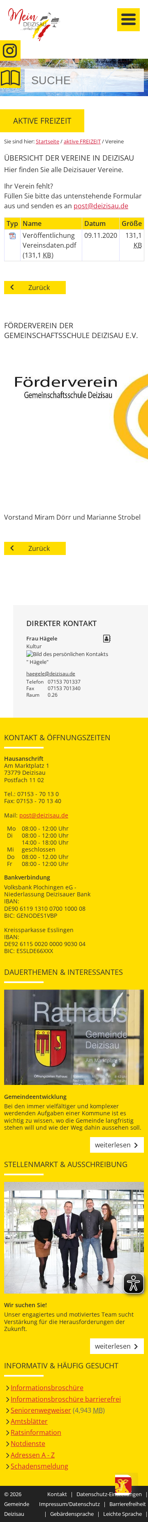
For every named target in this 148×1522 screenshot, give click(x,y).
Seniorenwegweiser (41, 1410)
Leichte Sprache (122, 1513)
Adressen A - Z (33, 1455)
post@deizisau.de (101, 205)
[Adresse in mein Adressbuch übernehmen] (107, 639)
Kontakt (57, 1494)
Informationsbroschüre (47, 1387)
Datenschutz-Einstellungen (109, 1494)
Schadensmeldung (39, 1466)
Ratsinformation (36, 1432)
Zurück (39, 287)
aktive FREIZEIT (82, 141)
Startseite (39, 29)
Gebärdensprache (72, 1513)
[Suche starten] (128, 80)
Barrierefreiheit (127, 1504)
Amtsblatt (10, 77)
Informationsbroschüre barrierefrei (66, 1399)
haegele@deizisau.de (50, 673)
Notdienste (28, 1443)
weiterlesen (113, 1144)
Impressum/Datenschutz (69, 1504)
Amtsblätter (29, 1421)
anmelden (139, 87)
